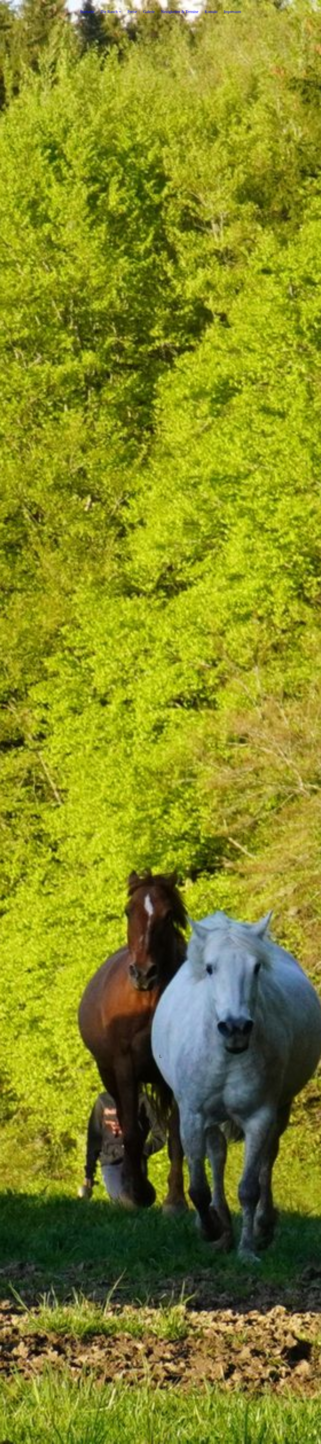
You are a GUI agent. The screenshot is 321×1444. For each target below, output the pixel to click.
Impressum (232, 12)
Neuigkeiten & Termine (179, 12)
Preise (132, 12)
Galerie (149, 12)
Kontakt (211, 12)
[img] (160, 722)
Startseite (87, 12)
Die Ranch (109, 12)
